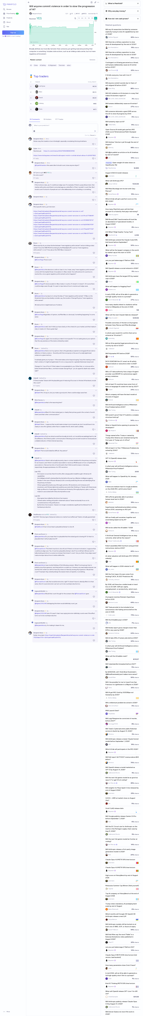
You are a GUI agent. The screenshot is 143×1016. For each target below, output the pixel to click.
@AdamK (37, 393)
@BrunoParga (39, 260)
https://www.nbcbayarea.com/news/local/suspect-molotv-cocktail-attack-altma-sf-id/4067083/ (65, 155)
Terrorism (62, 65)
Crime (36, 65)
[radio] (79, 18)
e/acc (69, 65)
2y (51, 172)
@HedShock (39, 527)
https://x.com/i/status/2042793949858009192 (59, 151)
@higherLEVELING (41, 603)
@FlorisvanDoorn (40, 549)
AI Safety (43, 65)
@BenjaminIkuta (40, 269)
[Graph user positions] (75, 18)
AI (31, 65)
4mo (47, 139)
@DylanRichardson (41, 165)
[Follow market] (91, 2)
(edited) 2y (44, 348)
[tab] (34, 119)
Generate (92, 60)
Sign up (13, 32)
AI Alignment (52, 65)
